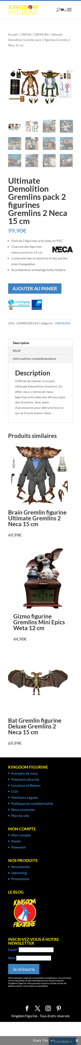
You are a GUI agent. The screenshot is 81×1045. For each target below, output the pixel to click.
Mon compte (21, 835)
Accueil (12, 34)
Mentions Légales (24, 797)
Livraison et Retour (26, 785)
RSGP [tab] (17, 351)
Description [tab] (21, 343)
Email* (13, 950)
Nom (12, 958)
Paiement (18, 847)
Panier (16, 841)
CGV (14, 791)
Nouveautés (20, 867)
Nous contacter (23, 810)
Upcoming (19, 873)
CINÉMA (26, 34)
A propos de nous (24, 773)
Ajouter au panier (35, 288)
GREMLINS (41, 34)
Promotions (20, 879)
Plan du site (20, 816)
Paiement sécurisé (25, 779)
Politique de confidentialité (32, 804)
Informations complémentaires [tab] (34, 358)
